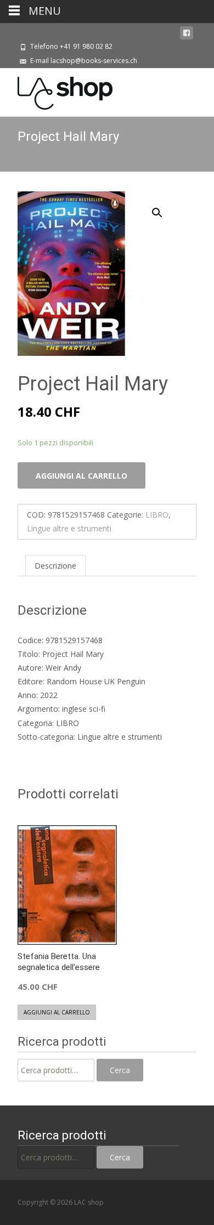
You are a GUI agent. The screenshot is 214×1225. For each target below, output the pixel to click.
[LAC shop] (56, 90)
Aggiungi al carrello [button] (57, 1012)
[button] (163, 208)
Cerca (120, 1070)
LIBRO (156, 514)
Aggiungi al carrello (81, 475)
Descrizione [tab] (55, 565)
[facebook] (186, 33)
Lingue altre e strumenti (69, 528)
